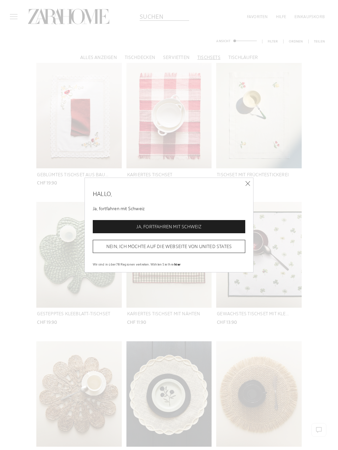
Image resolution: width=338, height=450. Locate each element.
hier (177, 264)
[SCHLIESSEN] (248, 184)
